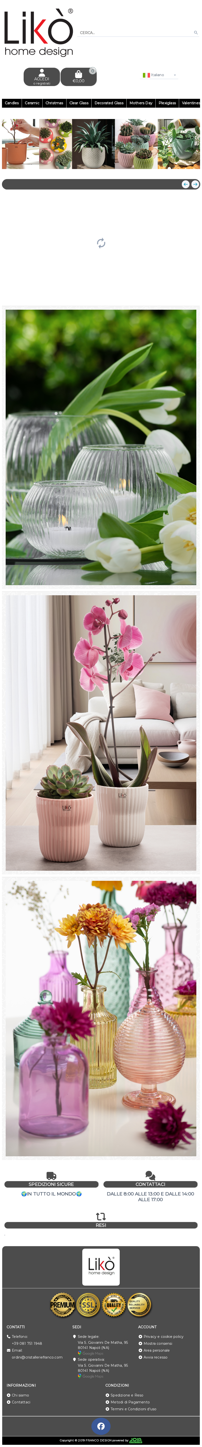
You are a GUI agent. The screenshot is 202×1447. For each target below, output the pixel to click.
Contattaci (21, 1402)
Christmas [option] (54, 103)
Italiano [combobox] (157, 75)
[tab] (165, 168)
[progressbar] (101, 242)
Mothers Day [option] (141, 103)
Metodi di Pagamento (130, 1402)
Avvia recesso (156, 1357)
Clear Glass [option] (78, 103)
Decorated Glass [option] (109, 103)
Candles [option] (12, 103)
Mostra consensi (158, 1343)
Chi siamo (20, 1395)
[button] (185, 169)
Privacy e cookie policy (164, 1336)
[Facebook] (101, 1426)
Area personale (157, 1350)
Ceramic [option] (32, 103)
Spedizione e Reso (127, 1395)
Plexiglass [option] (167, 103)
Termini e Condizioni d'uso (133, 1409)
